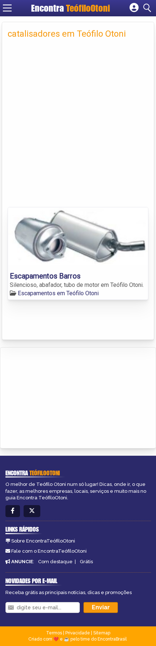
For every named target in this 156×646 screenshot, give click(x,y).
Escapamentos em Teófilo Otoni (58, 293)
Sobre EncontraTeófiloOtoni (43, 541)
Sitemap (101, 632)
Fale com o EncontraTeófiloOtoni (49, 551)
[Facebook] (12, 511)
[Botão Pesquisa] (148, 8)
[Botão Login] (134, 8)
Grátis (86, 561)
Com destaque (55, 561)
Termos (54, 632)
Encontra (70, 8)
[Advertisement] (78, 125)
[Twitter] (32, 511)
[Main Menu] (7, 8)
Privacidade (77, 632)
